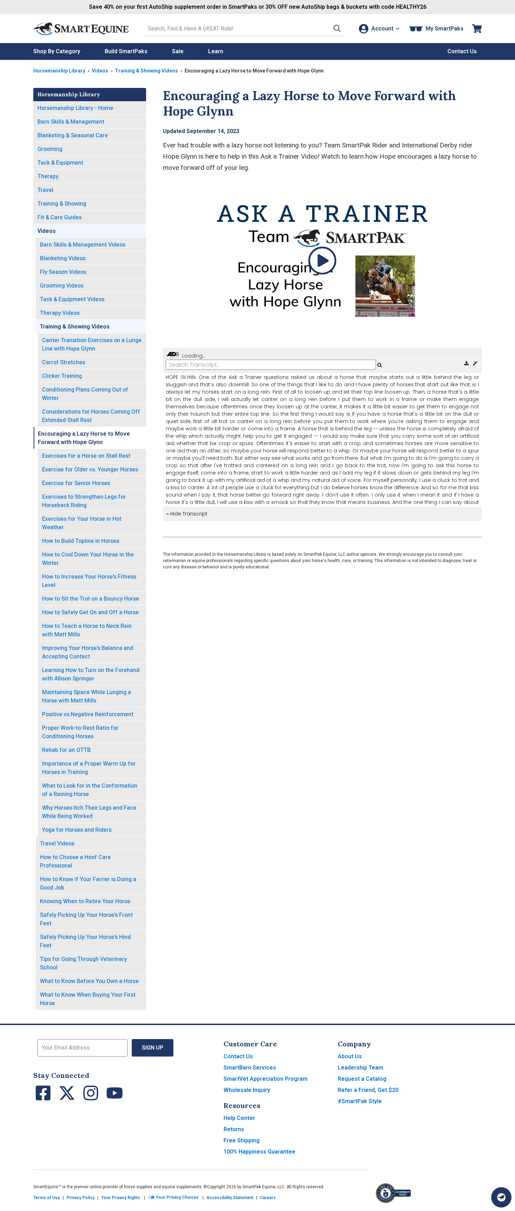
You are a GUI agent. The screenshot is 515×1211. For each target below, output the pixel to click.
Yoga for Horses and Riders (76, 829)
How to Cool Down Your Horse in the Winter (88, 558)
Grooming (49, 149)
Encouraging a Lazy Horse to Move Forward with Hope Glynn (84, 437)
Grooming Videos (61, 285)
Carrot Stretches (63, 362)
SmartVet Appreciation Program (266, 1078)
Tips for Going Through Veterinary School (83, 963)
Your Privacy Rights (120, 1197)
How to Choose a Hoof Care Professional (75, 861)
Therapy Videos (60, 313)
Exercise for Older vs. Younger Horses (90, 469)
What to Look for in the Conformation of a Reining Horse (89, 789)
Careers (268, 1197)
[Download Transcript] (467, 363)
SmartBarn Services (250, 1067)
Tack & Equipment (60, 162)
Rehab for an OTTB (66, 750)
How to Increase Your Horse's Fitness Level (89, 580)
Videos (100, 71)
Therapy (48, 176)
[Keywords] (475, 363)
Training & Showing (61, 203)
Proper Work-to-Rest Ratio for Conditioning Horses (80, 732)
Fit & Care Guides (59, 217)
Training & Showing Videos (146, 71)
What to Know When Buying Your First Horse (88, 998)
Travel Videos (57, 843)
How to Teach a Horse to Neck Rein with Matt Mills (87, 630)
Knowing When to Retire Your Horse (85, 901)
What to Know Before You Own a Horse (89, 981)
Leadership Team (360, 1067)
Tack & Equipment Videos (72, 299)
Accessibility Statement (229, 1197)
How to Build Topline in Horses (80, 541)
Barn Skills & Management (70, 121)
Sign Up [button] (152, 1047)
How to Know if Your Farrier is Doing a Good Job (88, 883)
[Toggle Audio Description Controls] (173, 355)
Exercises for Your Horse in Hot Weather (82, 523)
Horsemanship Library (59, 71)
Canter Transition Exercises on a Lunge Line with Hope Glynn (92, 344)
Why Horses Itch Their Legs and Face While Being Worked (89, 811)
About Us (350, 1056)
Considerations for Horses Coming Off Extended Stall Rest (91, 415)
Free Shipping (242, 1140)
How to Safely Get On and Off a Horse (90, 612)
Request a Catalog (362, 1078)
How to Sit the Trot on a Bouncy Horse (90, 598)
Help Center (239, 1118)
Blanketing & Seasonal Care (72, 135)
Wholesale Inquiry (247, 1090)
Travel (45, 190)
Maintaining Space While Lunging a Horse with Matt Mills (86, 696)
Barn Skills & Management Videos (82, 244)
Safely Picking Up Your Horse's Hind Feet (85, 941)
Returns (234, 1129)
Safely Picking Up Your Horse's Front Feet (86, 919)
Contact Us (238, 1056)
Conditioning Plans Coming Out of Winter (85, 393)
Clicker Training (62, 376)
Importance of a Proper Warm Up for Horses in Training (89, 767)
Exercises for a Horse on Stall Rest (86, 455)
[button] (337, 28)
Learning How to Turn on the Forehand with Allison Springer (90, 674)
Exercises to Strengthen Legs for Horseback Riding (84, 500)
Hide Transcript (188, 513)
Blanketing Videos (62, 258)
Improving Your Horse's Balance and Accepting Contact (87, 652)
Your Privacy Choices (177, 1197)
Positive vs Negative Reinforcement (87, 714)
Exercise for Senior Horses (76, 483)
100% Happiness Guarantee (259, 1151)
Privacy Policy (81, 1197)
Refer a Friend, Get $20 (368, 1090)
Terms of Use (46, 1197)
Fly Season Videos (63, 272)
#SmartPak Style (360, 1101)
